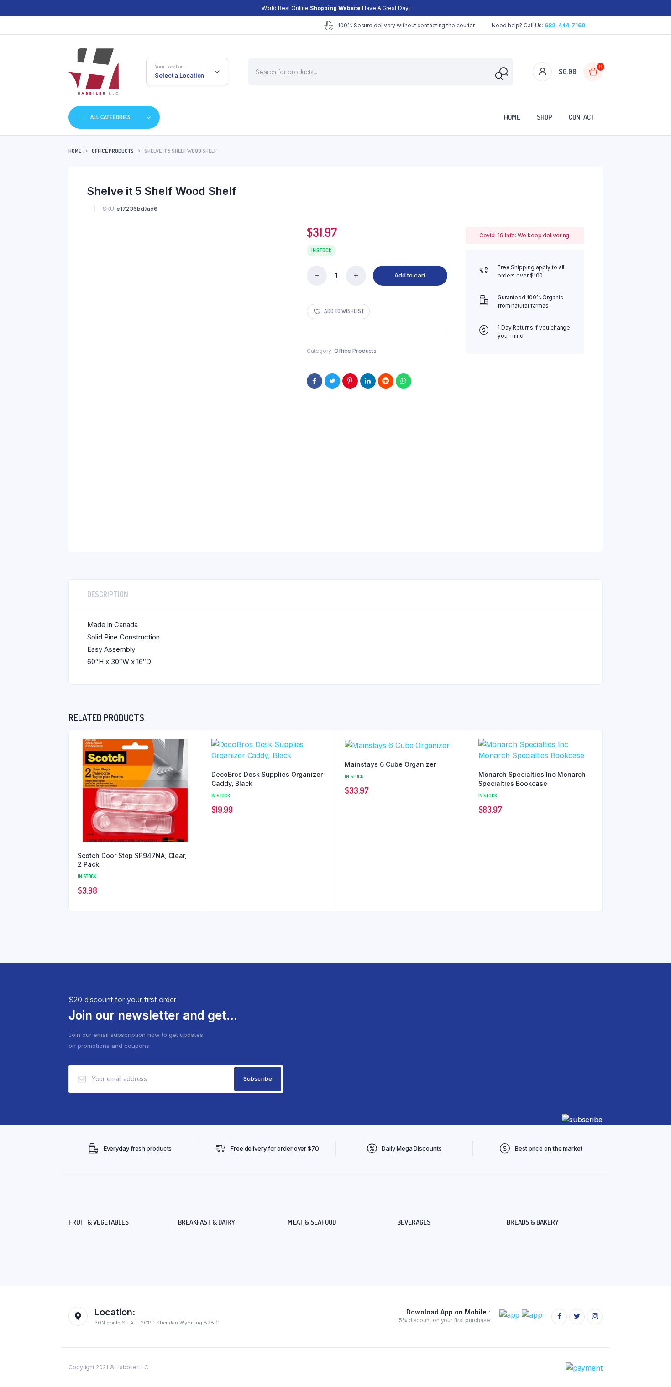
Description (107, 594)
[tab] (107, 594)
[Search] (499, 76)
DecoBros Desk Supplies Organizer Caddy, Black (267, 778)
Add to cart (409, 275)
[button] (338, 311)
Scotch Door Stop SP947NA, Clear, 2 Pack (132, 860)
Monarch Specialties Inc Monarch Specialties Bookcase (532, 778)
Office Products (113, 150)
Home (512, 117)
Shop (544, 117)
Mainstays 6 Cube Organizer (390, 764)
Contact (581, 117)
